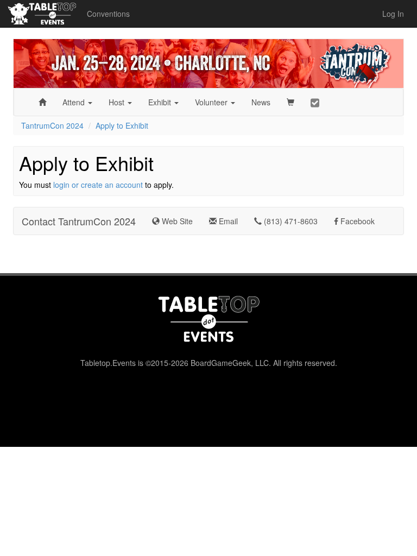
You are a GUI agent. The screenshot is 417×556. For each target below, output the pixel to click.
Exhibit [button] (160, 102)
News (260, 102)
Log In (393, 13)
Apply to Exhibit (122, 125)
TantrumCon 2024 (52, 125)
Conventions (108, 13)
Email (227, 221)
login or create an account (98, 184)
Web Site (176, 221)
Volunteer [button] (212, 102)
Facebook (356, 221)
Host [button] (118, 102)
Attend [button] (74, 102)
